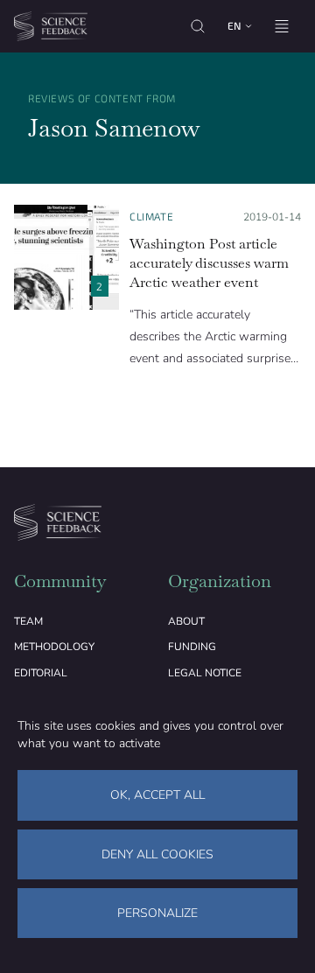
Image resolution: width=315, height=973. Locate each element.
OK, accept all (157, 795)
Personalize (157, 913)
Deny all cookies (158, 854)
